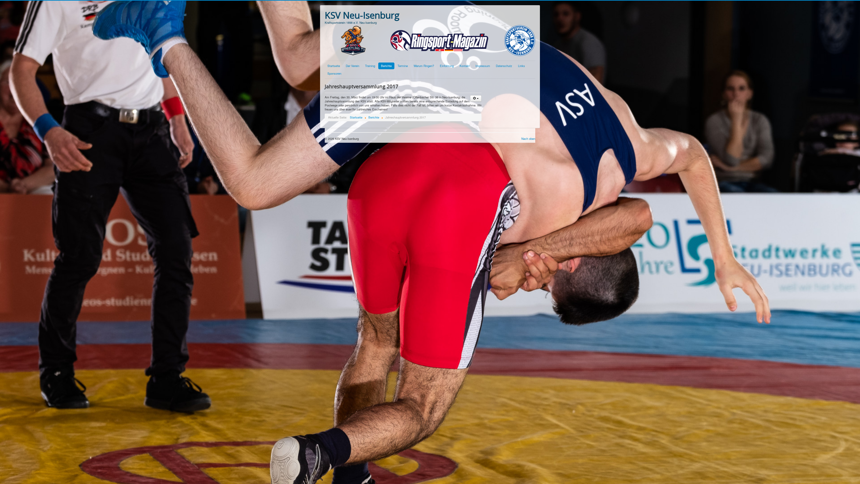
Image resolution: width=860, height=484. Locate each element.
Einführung (447, 66)
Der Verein (352, 66)
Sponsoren (334, 73)
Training (370, 66)
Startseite (333, 66)
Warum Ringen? (424, 66)
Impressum (482, 66)
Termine (403, 66)
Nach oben (528, 138)
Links (521, 66)
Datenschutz (504, 66)
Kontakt (465, 66)
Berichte (386, 66)
